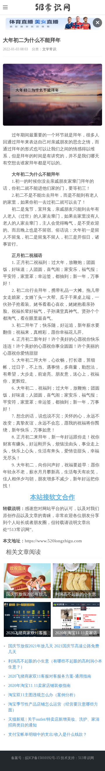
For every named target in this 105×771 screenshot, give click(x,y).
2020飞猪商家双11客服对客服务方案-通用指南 (49, 676)
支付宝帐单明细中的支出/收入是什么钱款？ (47, 734)
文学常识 (49, 49)
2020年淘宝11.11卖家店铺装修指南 (39, 685)
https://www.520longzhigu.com (52, 7)
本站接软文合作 (52, 497)
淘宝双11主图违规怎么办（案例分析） (43, 695)
